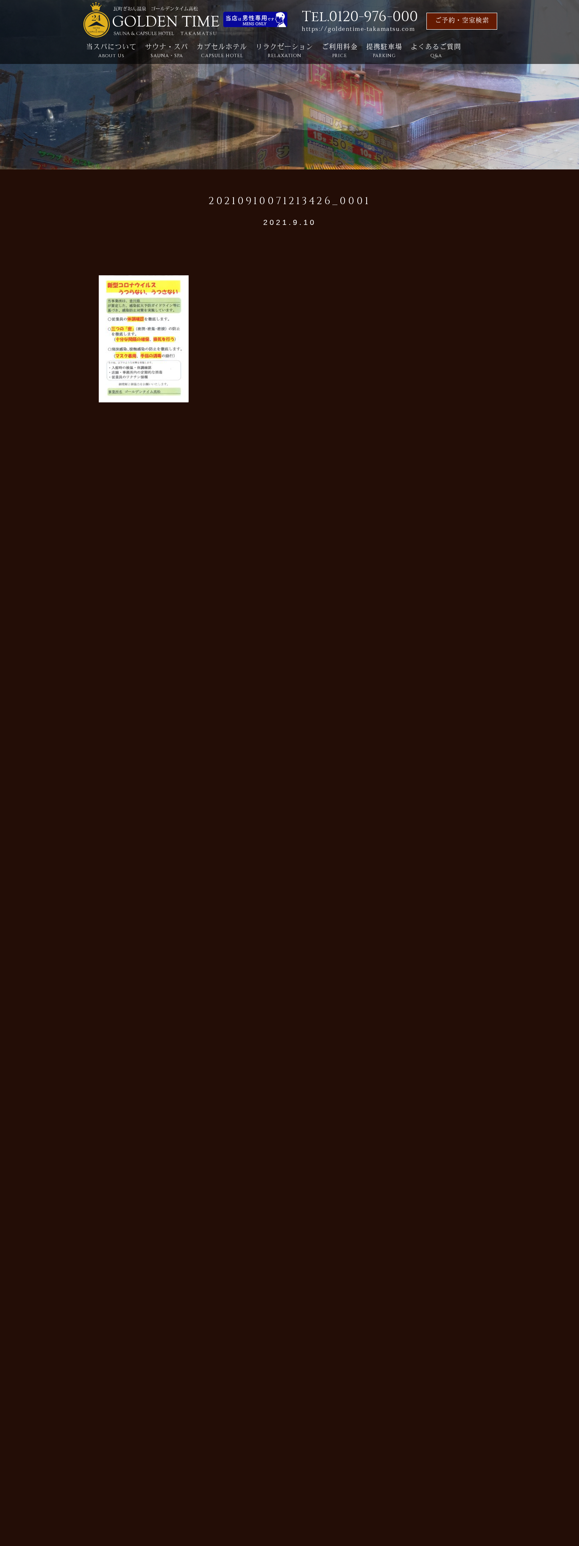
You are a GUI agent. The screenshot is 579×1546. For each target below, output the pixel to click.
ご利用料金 (340, 51)
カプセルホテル (222, 51)
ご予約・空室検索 (462, 21)
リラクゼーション (284, 51)
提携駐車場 (384, 51)
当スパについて (111, 51)
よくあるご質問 (436, 51)
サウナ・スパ (166, 51)
